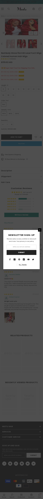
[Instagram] (14, 259)
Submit (21, 252)
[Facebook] (10, 259)
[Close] (39, 230)
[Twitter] (33, 259)
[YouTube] (28, 259)
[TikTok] (24, 259)
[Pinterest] (19, 259)
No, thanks (23, 265)
